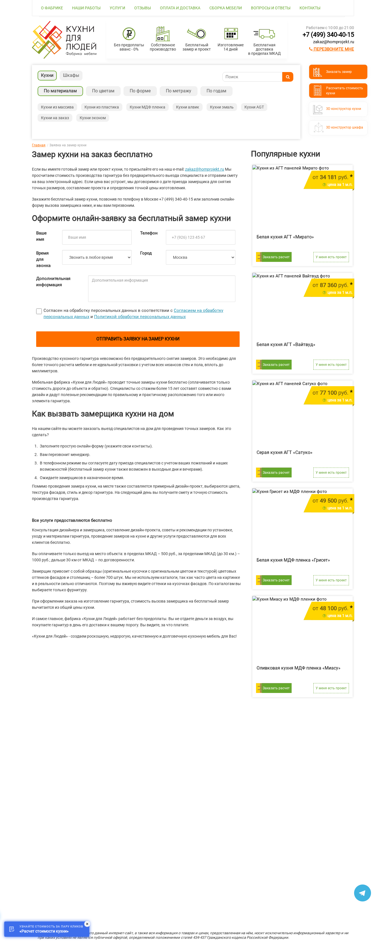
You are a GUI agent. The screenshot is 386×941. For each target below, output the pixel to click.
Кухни (47, 75)
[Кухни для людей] (64, 57)
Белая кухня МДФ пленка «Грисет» (293, 560)
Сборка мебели (225, 8)
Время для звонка (43, 259)
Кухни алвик (187, 107)
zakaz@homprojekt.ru (333, 41)
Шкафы (71, 75)
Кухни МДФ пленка (147, 107)
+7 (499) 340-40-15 (328, 34)
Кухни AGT (254, 107)
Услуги (117, 8)
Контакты (310, 8)
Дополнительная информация (53, 281)
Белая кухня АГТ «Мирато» (285, 237)
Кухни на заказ (55, 118)
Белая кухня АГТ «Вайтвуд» (286, 344)
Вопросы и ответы (270, 8)
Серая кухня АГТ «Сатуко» (285, 452)
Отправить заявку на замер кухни (137, 339)
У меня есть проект (331, 257)
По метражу (178, 91)
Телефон (149, 233)
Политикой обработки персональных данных (140, 316)
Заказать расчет (276, 257)
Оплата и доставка (180, 8)
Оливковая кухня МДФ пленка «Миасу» (299, 668)
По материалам (60, 91)
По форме (140, 91)
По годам (216, 91)
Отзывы (142, 8)
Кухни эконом (93, 118)
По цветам (103, 91)
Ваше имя (41, 236)
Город (146, 253)
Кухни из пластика (101, 107)
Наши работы (86, 8)
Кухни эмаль (222, 107)
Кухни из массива (57, 107)
